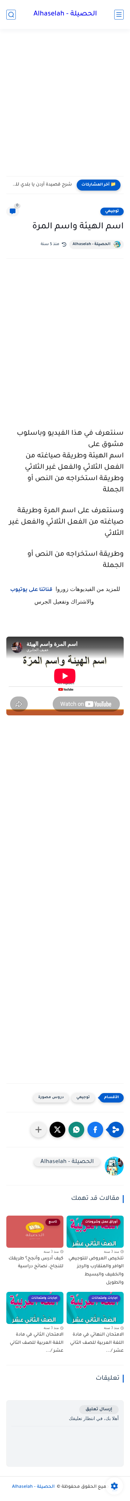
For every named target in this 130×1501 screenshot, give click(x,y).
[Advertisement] (65, 106)
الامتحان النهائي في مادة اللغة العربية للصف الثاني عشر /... (97, 1343)
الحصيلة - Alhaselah (65, 14)
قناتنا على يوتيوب (31, 590)
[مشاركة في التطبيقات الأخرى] (38, 1129)
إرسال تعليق (99, 1409)
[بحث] (11, 15)
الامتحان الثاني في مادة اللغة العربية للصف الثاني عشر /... (36, 1343)
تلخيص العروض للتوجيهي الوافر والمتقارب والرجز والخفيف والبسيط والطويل (96, 1271)
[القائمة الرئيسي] (119, 15)
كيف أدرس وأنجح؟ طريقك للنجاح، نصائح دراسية (36, 1262)
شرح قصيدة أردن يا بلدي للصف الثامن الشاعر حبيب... (40, 184)
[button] (95, 1129)
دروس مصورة (51, 1098)
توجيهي (112, 211)
